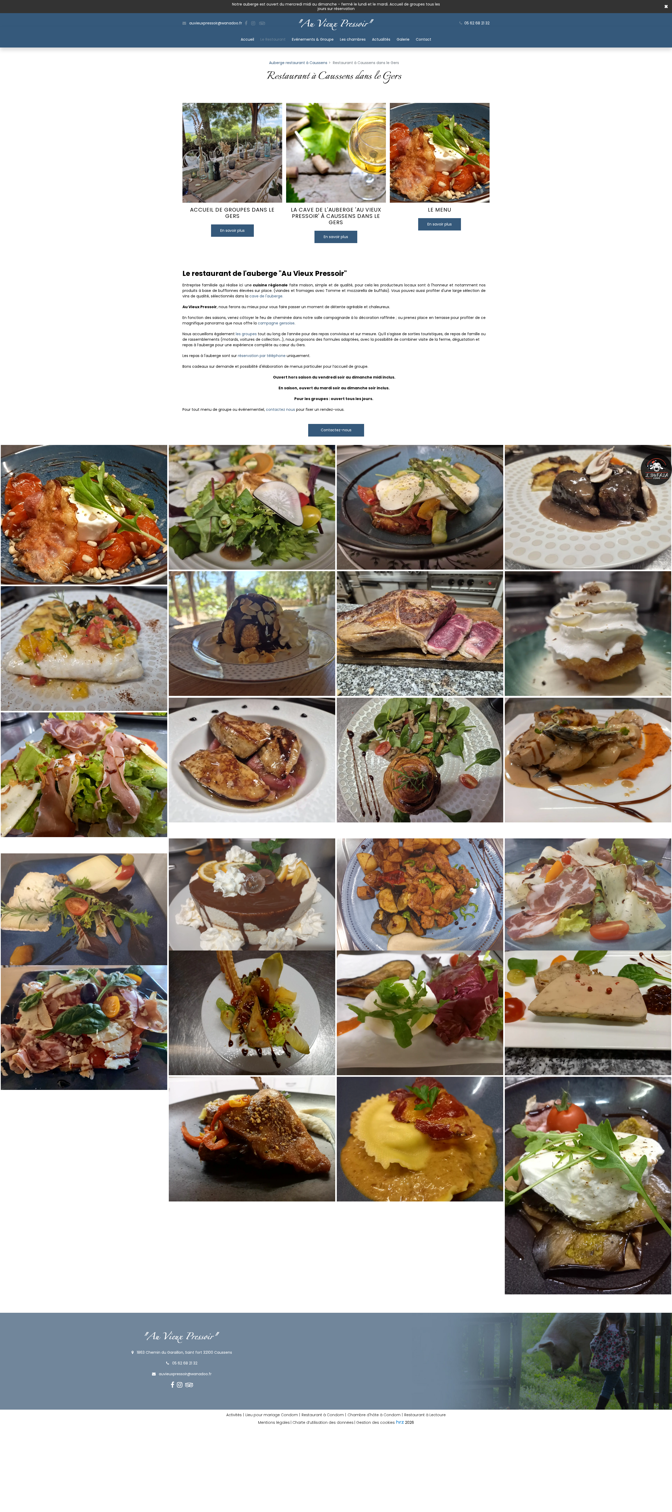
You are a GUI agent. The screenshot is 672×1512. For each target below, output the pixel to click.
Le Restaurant (273, 39)
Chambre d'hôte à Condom (374, 1415)
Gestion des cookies (375, 1422)
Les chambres (353, 39)
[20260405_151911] (252, 633)
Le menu (439, 210)
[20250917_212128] (84, 648)
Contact (423, 39)
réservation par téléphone (262, 355)
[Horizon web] (400, 1422)
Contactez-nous (336, 430)
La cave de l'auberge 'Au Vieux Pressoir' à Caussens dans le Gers (336, 216)
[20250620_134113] (420, 633)
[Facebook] (246, 23)
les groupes (246, 334)
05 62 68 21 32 (184, 1363)
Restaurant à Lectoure (425, 1415)
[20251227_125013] (252, 507)
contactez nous (280, 409)
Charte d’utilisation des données (323, 1422)
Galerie (403, 39)
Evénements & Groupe (313, 39)
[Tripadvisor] (262, 23)
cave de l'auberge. (266, 296)
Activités (234, 1415)
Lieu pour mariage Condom (271, 1415)
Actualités (381, 39)
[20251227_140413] (588, 507)
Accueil (247, 39)
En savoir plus (232, 230)
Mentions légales (274, 1422)
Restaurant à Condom (323, 1415)
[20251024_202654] (420, 760)
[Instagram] (253, 23)
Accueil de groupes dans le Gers (232, 213)
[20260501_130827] (420, 507)
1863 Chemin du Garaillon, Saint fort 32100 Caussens (184, 1352)
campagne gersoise (276, 323)
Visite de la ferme (656, 469)
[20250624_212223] (588, 633)
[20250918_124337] (252, 760)
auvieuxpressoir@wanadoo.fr (215, 23)
